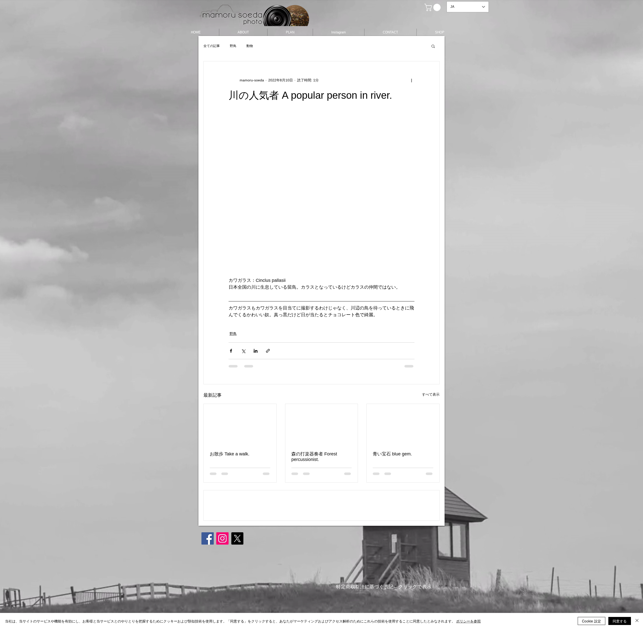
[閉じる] (637, 621)
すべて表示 (431, 394)
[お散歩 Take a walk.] (240, 424)
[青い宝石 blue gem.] (403, 424)
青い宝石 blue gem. (392, 453)
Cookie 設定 (591, 620)
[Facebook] (207, 574)
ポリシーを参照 (468, 620)
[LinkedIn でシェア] (255, 350)
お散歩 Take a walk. (229, 453)
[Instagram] (222, 574)
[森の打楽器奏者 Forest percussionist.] (321, 424)
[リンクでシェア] (267, 350)
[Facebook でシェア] (231, 350)
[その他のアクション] (411, 80)
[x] (237, 574)
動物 (249, 46)
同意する (620, 620)
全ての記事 (211, 46)
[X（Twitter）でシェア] (243, 350)
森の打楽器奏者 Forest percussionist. (314, 456)
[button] (433, 7)
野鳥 (233, 46)
